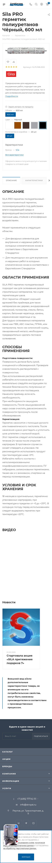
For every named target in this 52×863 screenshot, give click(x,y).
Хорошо (26, 857)
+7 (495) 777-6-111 (26, 799)
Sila (17, 150)
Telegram (26, 823)
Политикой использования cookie (18, 843)
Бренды (7, 766)
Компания (9, 774)
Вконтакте (19, 823)
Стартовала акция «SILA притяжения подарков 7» (19, 659)
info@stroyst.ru (28, 804)
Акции (6, 759)
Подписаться (41, 736)
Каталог (7, 752)
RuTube (33, 823)
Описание (11, 180)
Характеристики (34, 180)
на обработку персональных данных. (20, 848)
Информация (10, 781)
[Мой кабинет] (41, 4)
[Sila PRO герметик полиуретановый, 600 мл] (26, 50)
